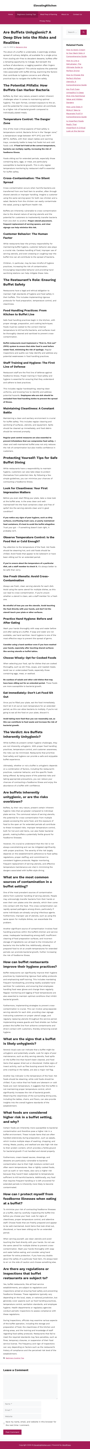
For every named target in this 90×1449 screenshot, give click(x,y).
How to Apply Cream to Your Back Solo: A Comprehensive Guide (76, 53)
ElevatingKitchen (45, 5)
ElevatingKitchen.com (42, 1445)
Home (10, 14)
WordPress (66, 1445)
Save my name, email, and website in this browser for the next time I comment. (31, 1423)
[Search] (83, 32)
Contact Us (77, 14)
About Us (65, 14)
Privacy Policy (45, 21)
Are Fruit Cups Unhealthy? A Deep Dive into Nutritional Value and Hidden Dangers (75, 96)
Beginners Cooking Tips (26, 14)
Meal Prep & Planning (48, 14)
